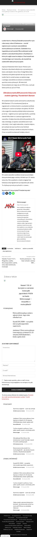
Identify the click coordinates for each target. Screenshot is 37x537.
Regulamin (29, 529)
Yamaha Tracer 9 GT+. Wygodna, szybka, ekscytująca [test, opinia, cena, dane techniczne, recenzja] (9, 263)
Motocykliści (27, 525)
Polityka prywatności (20, 529)
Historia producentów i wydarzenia (13, 525)
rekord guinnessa (7, 251)
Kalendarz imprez (17, 527)
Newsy (3, 10)
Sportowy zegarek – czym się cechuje (24, 408)
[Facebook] (3, 193)
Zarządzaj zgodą (5, 536)
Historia (25, 523)
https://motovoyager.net (22, 204)
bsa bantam (10, 248)
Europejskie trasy (16, 515)
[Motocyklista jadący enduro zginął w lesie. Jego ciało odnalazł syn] (7, 315)
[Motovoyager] (5, 29)
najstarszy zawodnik (28, 248)
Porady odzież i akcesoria (25, 519)
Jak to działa (12, 523)
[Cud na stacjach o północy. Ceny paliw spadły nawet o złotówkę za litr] (7, 430)
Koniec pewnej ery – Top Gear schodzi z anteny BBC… (27, 261)
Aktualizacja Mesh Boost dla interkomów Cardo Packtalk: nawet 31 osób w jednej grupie (23, 440)
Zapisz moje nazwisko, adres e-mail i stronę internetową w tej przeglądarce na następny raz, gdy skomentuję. (17, 382)
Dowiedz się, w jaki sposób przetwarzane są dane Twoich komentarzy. (17, 397)
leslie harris (18, 248)
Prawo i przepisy (20, 521)
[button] (3, 2)
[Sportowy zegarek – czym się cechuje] (7, 411)
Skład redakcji (27, 527)
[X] (6, 193)
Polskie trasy (7, 515)
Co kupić (19, 523)
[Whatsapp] (13, 193)
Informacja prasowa (18, 444)
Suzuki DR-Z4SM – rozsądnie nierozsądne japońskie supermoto (23, 324)
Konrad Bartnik (17, 424)
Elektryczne (8, 527)
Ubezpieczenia (29, 521)
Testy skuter (11, 517)
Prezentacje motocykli (22, 517)
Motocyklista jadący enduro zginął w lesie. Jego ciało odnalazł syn (23, 315)
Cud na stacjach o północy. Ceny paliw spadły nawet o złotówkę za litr (24, 484)
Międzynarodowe (11, 10)
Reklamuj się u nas (8, 529)
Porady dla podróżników (8, 521)
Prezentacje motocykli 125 (10, 519)
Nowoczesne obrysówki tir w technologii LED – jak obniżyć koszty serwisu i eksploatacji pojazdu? (23, 449)
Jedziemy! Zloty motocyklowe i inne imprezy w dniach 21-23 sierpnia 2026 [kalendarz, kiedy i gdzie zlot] (23, 420)
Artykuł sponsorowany (19, 410)
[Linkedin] (10, 193)
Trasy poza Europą (27, 515)
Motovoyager (10, 29)
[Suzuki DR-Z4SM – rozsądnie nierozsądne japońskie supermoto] (7, 324)
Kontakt (18, 531)
